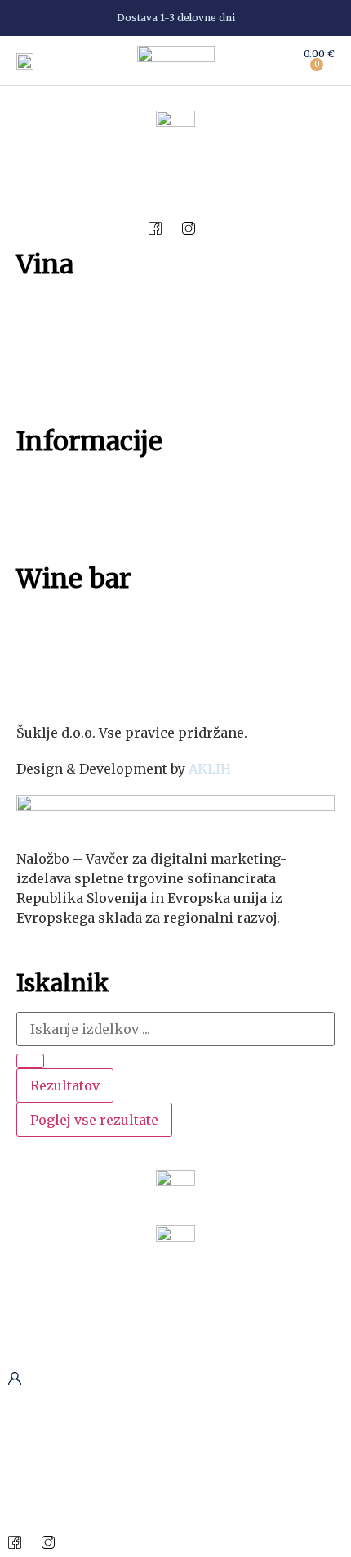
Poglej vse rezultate (94, 1120)
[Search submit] (30, 1061)
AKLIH (210, 768)
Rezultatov (65, 1085)
